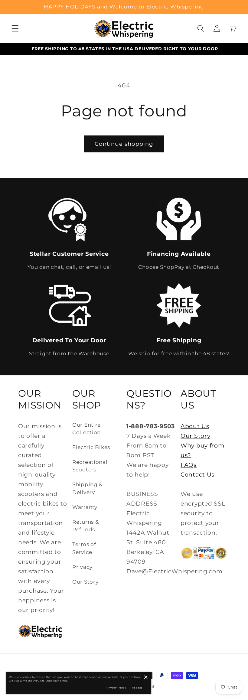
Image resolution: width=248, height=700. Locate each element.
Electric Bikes (91, 447)
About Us (195, 426)
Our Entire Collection (86, 428)
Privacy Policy (116, 687)
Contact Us (197, 474)
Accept (137, 687)
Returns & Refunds (85, 525)
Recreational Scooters (90, 466)
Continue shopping (124, 144)
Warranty (84, 507)
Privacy (82, 567)
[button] (15, 29)
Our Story (85, 582)
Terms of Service (84, 548)
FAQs (189, 464)
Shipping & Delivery (87, 488)
